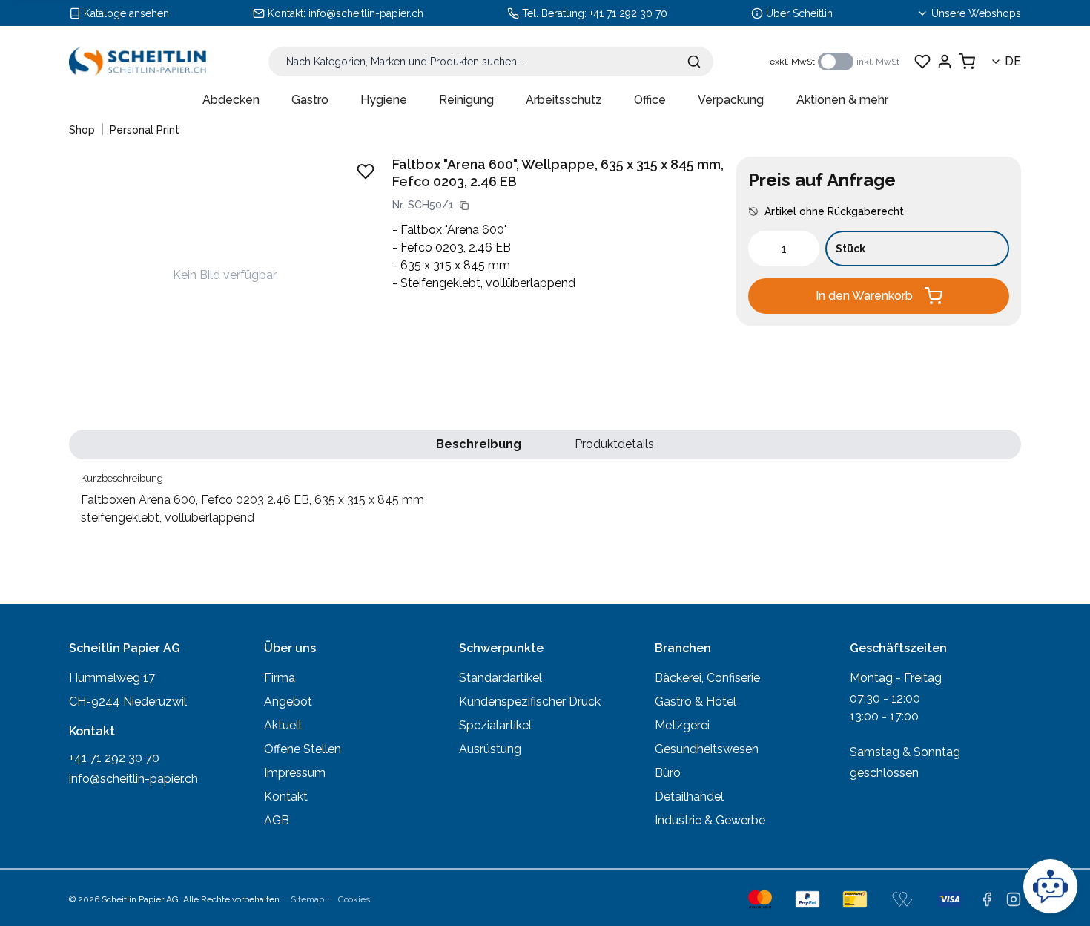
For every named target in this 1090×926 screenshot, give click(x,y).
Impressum (295, 773)
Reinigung (466, 100)
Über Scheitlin (799, 13)
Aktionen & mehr (842, 100)
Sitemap (307, 899)
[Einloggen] (945, 61)
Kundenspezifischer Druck (530, 701)
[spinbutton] (783, 248)
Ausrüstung (490, 749)
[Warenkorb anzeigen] (967, 61)
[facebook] (987, 899)
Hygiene (383, 100)
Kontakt (286, 796)
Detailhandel (689, 796)
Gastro (309, 100)
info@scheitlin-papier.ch (365, 13)
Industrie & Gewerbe (710, 820)
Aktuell (283, 725)
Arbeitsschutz (564, 100)
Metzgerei (682, 725)
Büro (668, 773)
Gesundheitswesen (707, 749)
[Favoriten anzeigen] (922, 61)
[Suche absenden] (694, 61)
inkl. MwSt (877, 61)
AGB (276, 820)
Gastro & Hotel (695, 701)
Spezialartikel (495, 725)
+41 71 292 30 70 (628, 13)
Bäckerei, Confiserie (707, 678)
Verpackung (731, 100)
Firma (279, 678)
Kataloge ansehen (126, 13)
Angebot (288, 701)
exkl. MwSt (792, 61)
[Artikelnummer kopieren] (464, 205)
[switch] (835, 61)
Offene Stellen (302, 749)
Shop (82, 130)
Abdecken (231, 100)
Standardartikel (500, 678)
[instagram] (1013, 899)
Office (650, 100)
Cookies (354, 899)
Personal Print (144, 130)
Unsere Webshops (976, 13)
